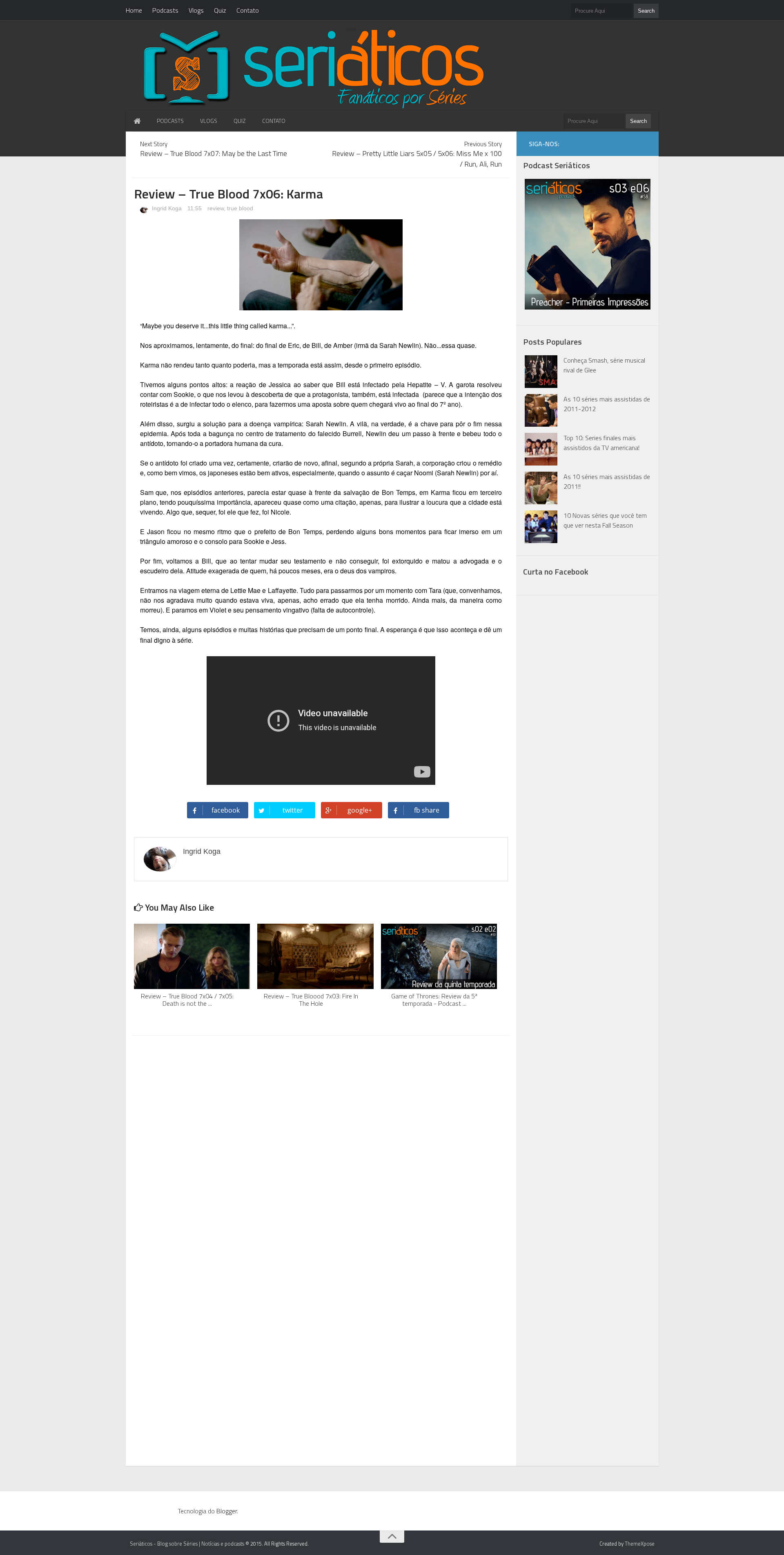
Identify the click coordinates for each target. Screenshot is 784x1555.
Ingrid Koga (166, 208)
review (215, 208)
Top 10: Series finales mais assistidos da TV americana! (601, 442)
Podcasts (165, 10)
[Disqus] (321, 1146)
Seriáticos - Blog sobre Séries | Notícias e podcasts (187, 1543)
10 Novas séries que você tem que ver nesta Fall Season (605, 520)
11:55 (195, 208)
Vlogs (196, 10)
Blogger (226, 1511)
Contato (247, 10)
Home (134, 10)
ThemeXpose (640, 1543)
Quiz (220, 10)
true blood (240, 208)
